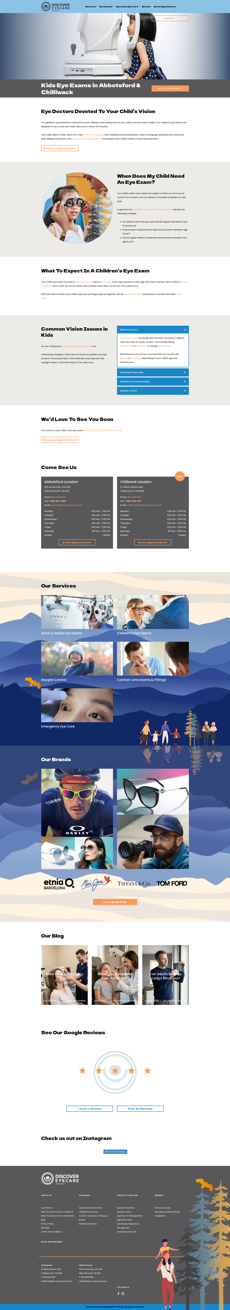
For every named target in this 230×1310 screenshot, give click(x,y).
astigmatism (164, 345)
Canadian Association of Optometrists (152, 209)
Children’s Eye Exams (88, 1212)
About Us (90, 6)
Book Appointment (165, 6)
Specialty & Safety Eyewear (167, 1212)
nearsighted (126, 345)
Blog (43, 1219)
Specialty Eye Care (127, 6)
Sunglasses (160, 1215)
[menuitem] (91, 6)
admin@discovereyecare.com (66, 505)
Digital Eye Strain (124, 1219)
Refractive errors (129, 338)
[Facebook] (118, 1293)
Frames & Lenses (163, 1208)
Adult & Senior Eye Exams (90, 1208)
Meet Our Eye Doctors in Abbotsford (58, 1215)
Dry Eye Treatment (126, 1208)
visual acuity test (84, 281)
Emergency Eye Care (126, 1231)
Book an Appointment (59, 148)
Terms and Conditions (51, 1231)
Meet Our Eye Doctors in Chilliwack (57, 1212)
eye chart (106, 281)
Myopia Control (124, 1212)
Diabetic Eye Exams (88, 1223)
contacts (136, 358)
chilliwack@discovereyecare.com (144, 505)
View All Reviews (140, 1108)
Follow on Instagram (116, 1151)
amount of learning (93, 134)
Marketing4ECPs (108, 1306)
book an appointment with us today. (103, 430)
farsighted (141, 345)
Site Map (45, 1227)
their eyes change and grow (76, 346)
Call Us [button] (169, 18)
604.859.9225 (59, 497)
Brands (146, 6)
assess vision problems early (87, 138)
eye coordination (133, 294)
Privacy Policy (47, 1223)
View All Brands (115, 902)
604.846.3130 (134, 497)
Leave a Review (89, 1108)
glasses (124, 358)
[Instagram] (122, 1293)
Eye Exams (105, 6)
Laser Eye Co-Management (130, 1215)
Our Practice (47, 1208)
